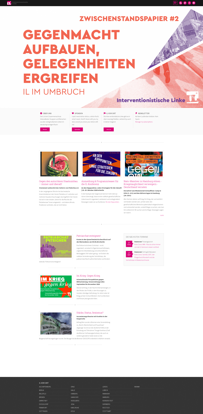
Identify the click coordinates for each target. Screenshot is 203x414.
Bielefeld (42, 394)
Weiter (45, 129)
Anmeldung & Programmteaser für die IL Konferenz (99, 183)
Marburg (106, 397)
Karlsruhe (75, 408)
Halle (73, 390)
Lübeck (105, 390)
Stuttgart (107, 411)
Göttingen (43, 411)
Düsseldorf (43, 404)
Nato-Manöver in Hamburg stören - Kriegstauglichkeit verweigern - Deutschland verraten (143, 184)
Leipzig (105, 387)
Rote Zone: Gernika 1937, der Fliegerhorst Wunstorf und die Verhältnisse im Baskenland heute (140, 257)
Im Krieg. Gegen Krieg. (88, 275)
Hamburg (74, 394)
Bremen (42, 397)
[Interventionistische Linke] (9, 4)
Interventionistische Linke (20, 3)
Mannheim (106, 394)
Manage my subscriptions (143, 122)
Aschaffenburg (45, 387)
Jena (72, 404)
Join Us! (108, 129)
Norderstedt (108, 401)
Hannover (74, 397)
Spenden (77, 129)
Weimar (137, 387)
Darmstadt (43, 401)
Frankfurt (43, 408)
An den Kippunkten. (112, 202)
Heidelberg (75, 401)
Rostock (106, 408)
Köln (73, 411)
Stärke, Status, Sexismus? (90, 312)
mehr (162, 215)
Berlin (41, 390)
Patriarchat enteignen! (89, 235)
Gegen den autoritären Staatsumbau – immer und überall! (58, 183)
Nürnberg (106, 404)
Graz (73, 387)
